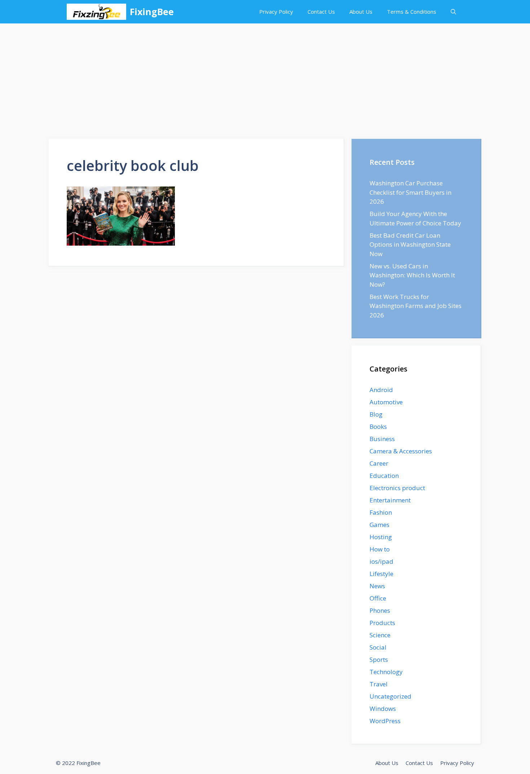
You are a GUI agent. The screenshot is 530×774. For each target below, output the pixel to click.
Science (380, 635)
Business (382, 439)
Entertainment (390, 500)
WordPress (385, 721)
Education (384, 475)
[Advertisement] (265, 77)
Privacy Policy (276, 11)
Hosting (381, 537)
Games (379, 524)
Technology (386, 672)
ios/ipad (381, 561)
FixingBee (152, 11)
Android (381, 390)
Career (379, 463)
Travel (379, 684)
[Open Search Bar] (453, 11)
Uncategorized (390, 696)
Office (378, 598)
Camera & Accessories (401, 451)
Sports (379, 659)
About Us (360, 11)
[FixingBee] (96, 11)
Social (378, 647)
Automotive (386, 402)
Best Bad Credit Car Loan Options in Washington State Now (410, 244)
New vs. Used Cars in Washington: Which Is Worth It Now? (412, 275)
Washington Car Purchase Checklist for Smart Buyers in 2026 (410, 192)
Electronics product (397, 488)
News (377, 586)
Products (382, 623)
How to (380, 549)
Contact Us (321, 11)
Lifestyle (381, 573)
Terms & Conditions (411, 11)
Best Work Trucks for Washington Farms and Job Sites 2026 (415, 306)
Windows (383, 708)
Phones (380, 610)
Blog (376, 414)
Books (378, 426)
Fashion (381, 512)
